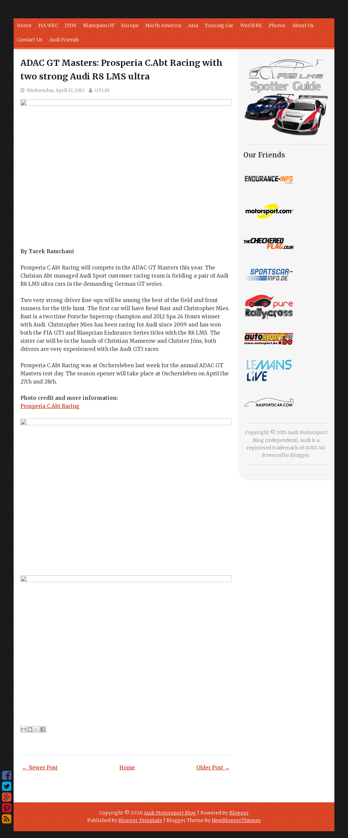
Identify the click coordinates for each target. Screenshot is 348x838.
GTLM (101, 90)
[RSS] (6, 819)
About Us (303, 25)
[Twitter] (6, 786)
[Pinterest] (6, 808)
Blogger (299, 455)
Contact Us (29, 40)
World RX (251, 25)
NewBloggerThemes (236, 820)
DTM (70, 25)
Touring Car (219, 25)
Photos (277, 25)
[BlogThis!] (30, 729)
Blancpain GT (99, 25)
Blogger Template (140, 820)
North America (163, 25)
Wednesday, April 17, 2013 (56, 90)
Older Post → (213, 767)
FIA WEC (48, 25)
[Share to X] (36, 729)
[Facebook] (6, 775)
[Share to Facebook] (42, 729)
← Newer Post (40, 767)
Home (24, 25)
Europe (130, 25)
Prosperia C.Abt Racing (50, 406)
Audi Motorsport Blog (170, 813)
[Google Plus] (6, 797)
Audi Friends (64, 40)
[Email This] (23, 729)
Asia (193, 25)
